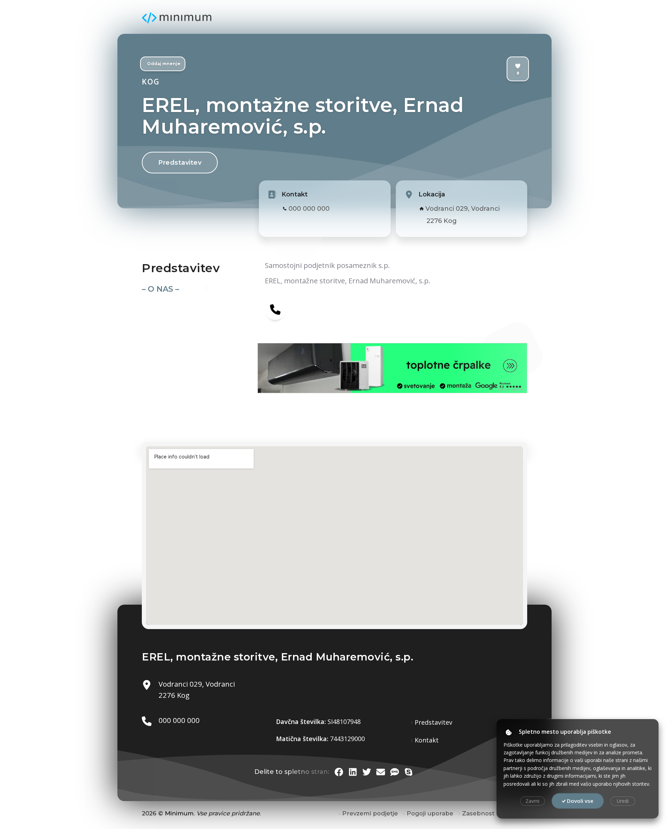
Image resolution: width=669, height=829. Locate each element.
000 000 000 (309, 208)
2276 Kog (441, 221)
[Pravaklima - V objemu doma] (325, 368)
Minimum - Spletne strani (177, 17)
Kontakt (427, 740)
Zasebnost (478, 813)
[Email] (381, 772)
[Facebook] (339, 772)
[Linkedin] (353, 772)
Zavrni (532, 801)
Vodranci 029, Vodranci (462, 208)
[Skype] (408, 772)
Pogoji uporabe (430, 813)
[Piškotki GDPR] (508, 732)
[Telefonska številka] (275, 309)
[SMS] (395, 772)
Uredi (623, 801)
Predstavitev (179, 162)
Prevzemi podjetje (370, 813)
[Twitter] (367, 772)
